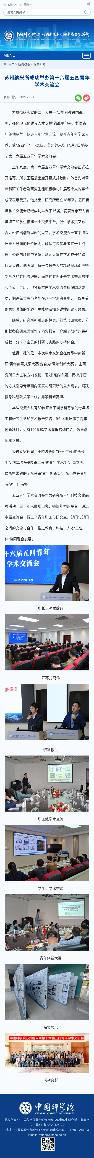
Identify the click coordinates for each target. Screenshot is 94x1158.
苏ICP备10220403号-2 (50, 1125)
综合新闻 (39, 64)
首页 (11, 64)
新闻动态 (24, 64)
